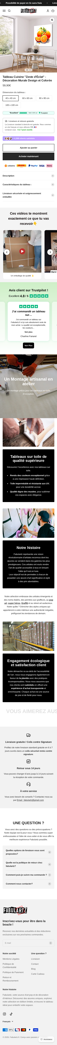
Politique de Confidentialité (9, 966)
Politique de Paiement (13, 972)
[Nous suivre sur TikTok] (11, 1014)
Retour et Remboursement (10, 979)
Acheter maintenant (28, 156)
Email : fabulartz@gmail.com (30, 800)
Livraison (35, 959)
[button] (50, 252)
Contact (34, 964)
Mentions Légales (11, 959)
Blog (33, 969)
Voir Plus (28, 345)
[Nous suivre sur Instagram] (4, 1014)
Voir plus (28, 332)
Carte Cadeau (37, 974)
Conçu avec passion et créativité (34, 1037)
